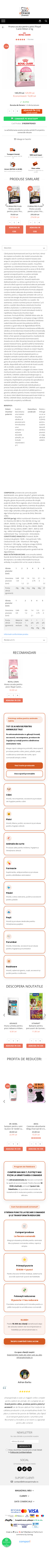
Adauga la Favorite (23, 139)
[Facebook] (19, 1469)
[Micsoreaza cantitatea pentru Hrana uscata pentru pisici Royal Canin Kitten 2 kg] (10, 111)
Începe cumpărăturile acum (24, 1341)
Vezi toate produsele (24, 765)
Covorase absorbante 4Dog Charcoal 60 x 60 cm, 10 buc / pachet (36, 1127)
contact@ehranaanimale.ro (26, 1481)
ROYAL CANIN (13, 682)
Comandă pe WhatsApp (26, 118)
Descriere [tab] (7, 248)
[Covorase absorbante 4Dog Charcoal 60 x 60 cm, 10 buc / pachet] (36, 1093)
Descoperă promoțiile (24, 773)
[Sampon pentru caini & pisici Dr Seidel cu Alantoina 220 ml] (13, 1093)
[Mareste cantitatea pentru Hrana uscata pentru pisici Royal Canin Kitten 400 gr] (18, 695)
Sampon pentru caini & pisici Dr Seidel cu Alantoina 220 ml (13, 1127)
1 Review (30, 39)
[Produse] (3, 22)
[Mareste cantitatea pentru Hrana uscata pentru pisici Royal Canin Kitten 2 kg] (17, 111)
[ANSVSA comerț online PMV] (35, 1525)
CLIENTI (23, 1496)
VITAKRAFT (36, 1023)
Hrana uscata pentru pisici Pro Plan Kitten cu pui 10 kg (35, 210)
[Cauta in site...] (46, 21)
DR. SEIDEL (13, 1124)
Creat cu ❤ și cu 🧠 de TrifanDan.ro (19, 1532)
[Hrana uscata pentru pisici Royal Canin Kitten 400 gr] (13, 669)
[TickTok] (24, 1469)
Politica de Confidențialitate (21, 1452)
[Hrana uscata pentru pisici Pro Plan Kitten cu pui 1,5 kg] (14, 195)
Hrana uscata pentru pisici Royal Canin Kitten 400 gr (13, 685)
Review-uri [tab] (9, 640)
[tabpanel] (24, 66)
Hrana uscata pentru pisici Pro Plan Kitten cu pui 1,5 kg (14, 210)
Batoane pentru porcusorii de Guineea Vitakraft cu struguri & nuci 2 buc (36, 1027)
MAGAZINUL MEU (23, 1490)
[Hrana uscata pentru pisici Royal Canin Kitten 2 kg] (24, 66)
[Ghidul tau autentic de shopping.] (24, 1542)
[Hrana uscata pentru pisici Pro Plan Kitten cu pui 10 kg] (35, 195)
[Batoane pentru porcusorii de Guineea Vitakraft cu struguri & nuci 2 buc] (36, 1006)
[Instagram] (29, 1469)
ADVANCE (13, 1023)
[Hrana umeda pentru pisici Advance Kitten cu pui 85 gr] (13, 1006)
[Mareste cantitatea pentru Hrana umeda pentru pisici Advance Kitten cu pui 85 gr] (18, 1041)
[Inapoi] (2, 27)
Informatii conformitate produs (16, 634)
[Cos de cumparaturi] (40, 21)
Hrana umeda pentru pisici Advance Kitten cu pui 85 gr (13, 1027)
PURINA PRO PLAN (14, 206)
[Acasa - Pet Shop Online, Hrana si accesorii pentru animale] (24, 11)
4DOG (36, 1124)
